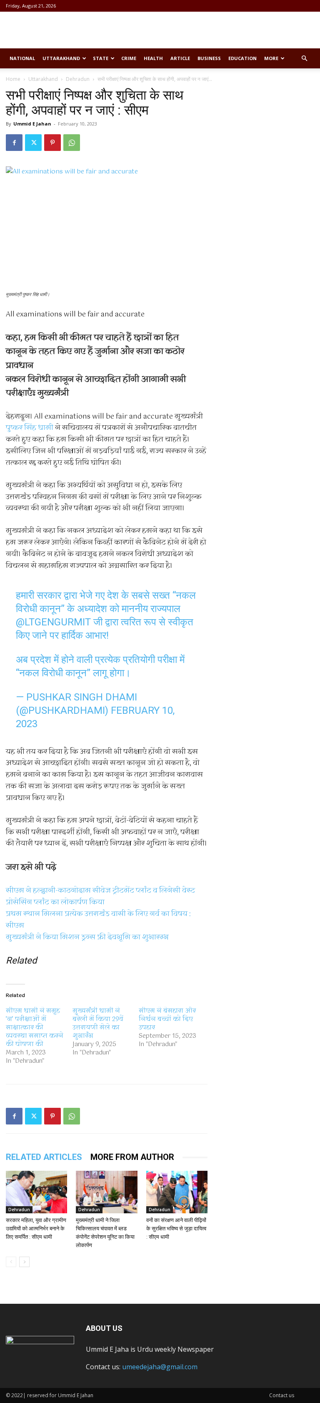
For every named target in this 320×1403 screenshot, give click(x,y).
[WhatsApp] (71, 142)
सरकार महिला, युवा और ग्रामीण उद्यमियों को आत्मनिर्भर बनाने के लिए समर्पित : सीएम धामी (36, 1228)
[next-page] (24, 1262)
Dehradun (78, 79)
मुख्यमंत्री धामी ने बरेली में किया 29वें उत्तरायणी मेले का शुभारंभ (97, 1023)
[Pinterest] (52, 142)
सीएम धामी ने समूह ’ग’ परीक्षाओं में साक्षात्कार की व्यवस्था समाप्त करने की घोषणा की (34, 1027)
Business (209, 58)
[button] (304, 58)
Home (13, 79)
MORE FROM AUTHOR (132, 1157)
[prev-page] (11, 1262)
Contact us (281, 1395)
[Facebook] (14, 142)
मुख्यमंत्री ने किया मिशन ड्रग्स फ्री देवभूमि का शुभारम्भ (87, 937)
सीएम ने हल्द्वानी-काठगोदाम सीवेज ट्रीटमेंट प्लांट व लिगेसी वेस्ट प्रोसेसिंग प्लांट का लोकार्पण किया (100, 896)
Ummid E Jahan (32, 123)
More (271, 58)
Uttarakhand (61, 58)
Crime (128, 58)
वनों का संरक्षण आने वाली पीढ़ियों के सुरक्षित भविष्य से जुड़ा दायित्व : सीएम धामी (176, 1228)
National (22, 58)
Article (180, 58)
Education (242, 58)
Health (153, 58)
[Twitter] (33, 142)
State (100, 58)
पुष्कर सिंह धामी (29, 428)
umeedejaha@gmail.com (160, 1366)
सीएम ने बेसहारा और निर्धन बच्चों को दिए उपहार (167, 1019)
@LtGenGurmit (53, 622)
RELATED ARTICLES (44, 1157)
